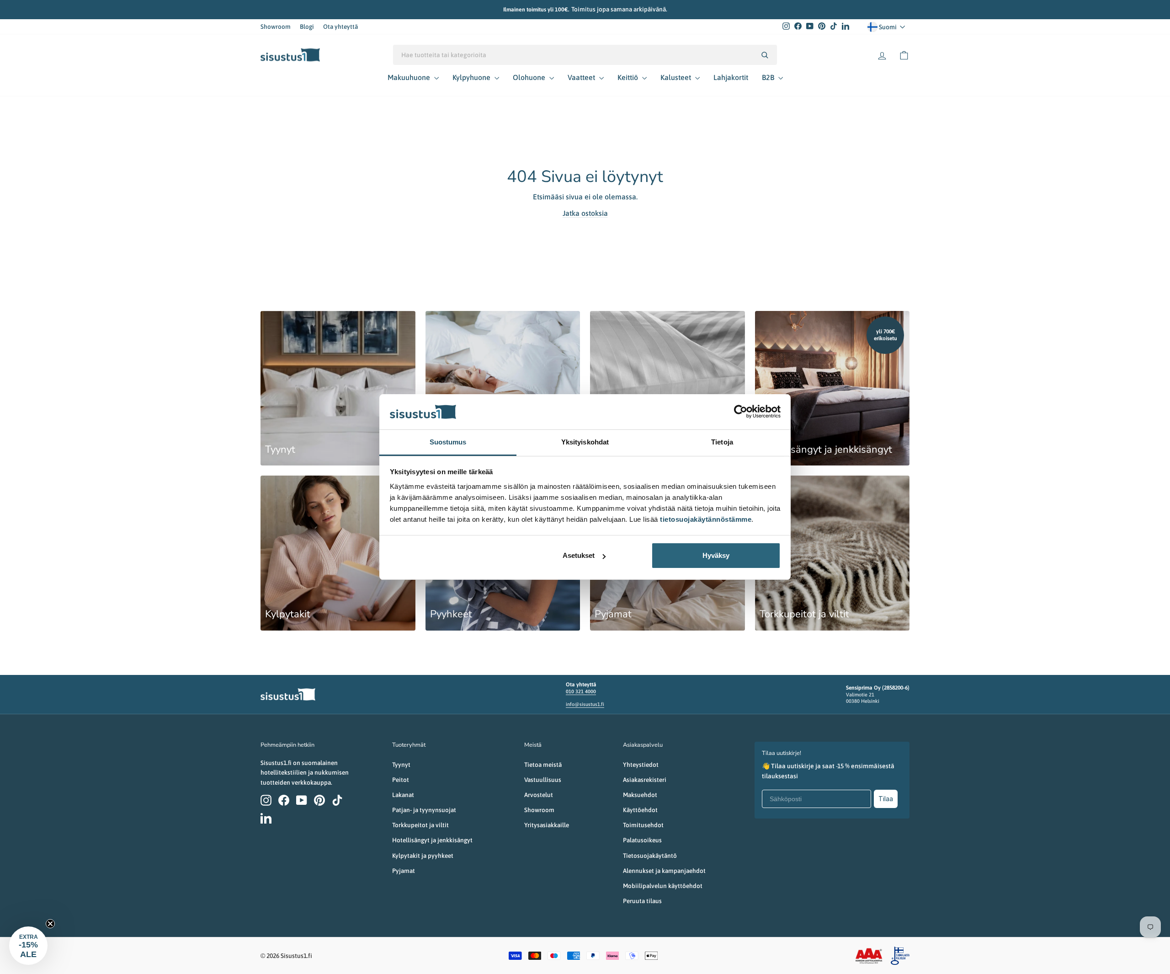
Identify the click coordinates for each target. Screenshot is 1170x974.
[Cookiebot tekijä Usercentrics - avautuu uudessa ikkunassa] (741, 411)
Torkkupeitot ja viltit (420, 825)
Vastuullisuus (542, 779)
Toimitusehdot (643, 825)
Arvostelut (538, 794)
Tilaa (885, 799)
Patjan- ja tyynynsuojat (424, 809)
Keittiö (628, 77)
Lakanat (403, 794)
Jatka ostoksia (585, 213)
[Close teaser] (50, 923)
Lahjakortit (730, 77)
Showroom (276, 26)
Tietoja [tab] (722, 442)
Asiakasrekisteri (644, 779)
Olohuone (530, 77)
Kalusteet (676, 77)
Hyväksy (715, 555)
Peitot (400, 779)
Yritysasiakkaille (546, 825)
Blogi (307, 26)
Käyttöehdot (640, 809)
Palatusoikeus (642, 840)
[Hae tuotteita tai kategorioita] (764, 55)
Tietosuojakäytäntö (650, 855)
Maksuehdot (640, 794)
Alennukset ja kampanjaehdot (664, 870)
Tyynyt (401, 764)
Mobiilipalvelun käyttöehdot (662, 885)
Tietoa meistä (543, 764)
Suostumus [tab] (448, 442)
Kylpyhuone (472, 77)
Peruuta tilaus (642, 900)
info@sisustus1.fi (585, 704)
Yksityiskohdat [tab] (585, 442)
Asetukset (579, 555)
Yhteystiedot (641, 764)
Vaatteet (582, 77)
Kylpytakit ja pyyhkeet (422, 855)
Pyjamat (403, 870)
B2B (769, 77)
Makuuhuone (410, 77)
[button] (28, 945)
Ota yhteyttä (340, 26)
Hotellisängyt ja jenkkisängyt (432, 840)
